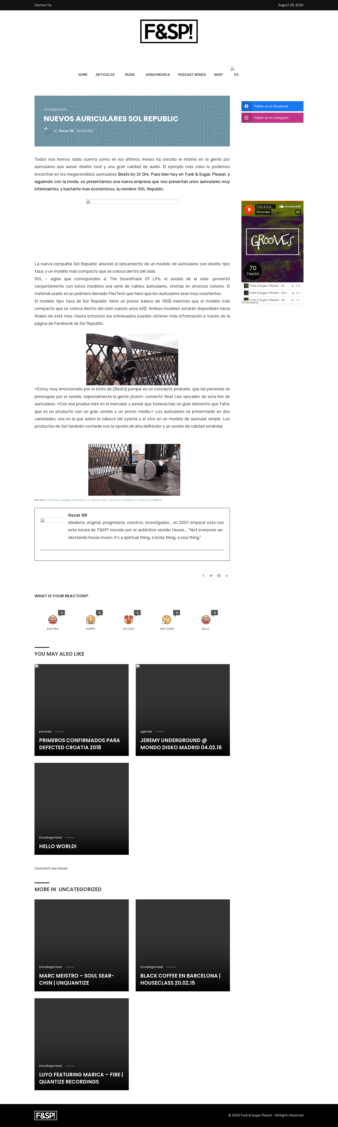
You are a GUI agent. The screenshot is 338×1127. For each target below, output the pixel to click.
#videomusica (158, 75)
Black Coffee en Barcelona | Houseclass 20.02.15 (180, 980)
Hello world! (58, 846)
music (130, 75)
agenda (146, 731)
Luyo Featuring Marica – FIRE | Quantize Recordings (81, 1078)
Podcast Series (192, 75)
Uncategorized (55, 109)
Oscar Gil (66, 131)
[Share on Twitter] (211, 576)
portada (45, 731)
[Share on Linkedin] (226, 576)
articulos (105, 75)
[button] (52, 620)
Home (83, 75)
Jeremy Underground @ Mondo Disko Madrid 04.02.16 (181, 744)
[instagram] (42, 557)
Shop (218, 75)
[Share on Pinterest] (219, 576)
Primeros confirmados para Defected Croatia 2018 (79, 744)
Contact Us (43, 5)
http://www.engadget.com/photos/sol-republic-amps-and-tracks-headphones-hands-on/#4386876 (104, 500)
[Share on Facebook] (203, 576)
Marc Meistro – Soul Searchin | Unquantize (76, 980)
